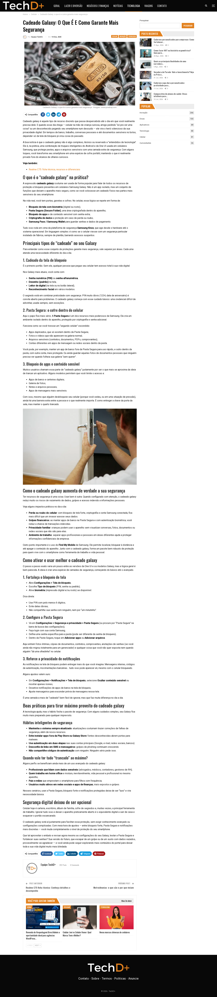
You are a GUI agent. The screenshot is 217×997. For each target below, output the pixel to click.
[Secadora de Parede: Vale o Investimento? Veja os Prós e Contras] (145, 75)
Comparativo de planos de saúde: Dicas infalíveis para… (170, 95)
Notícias (118, 6)
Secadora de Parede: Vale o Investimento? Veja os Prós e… (174, 73)
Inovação (123, 36)
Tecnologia (133, 6)
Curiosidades (145, 143)
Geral (57, 6)
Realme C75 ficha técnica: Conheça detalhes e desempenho (48, 889)
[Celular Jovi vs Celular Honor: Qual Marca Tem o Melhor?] (80, 917)
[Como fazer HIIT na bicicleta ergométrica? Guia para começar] (145, 53)
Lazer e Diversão (73, 6)
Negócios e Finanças (98, 6)
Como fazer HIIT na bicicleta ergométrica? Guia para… (172, 51)
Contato (162, 6)
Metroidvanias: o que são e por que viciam (113, 887)
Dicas (142, 119)
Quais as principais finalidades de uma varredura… (170, 62)
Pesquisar (144, 20)
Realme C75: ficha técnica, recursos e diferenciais (54, 169)
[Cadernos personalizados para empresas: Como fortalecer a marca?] (145, 42)
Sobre (95, 978)
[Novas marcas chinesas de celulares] (116, 917)
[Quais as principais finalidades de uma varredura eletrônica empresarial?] (145, 64)
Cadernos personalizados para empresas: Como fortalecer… (174, 40)
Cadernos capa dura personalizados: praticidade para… (169, 84)
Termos (107, 978)
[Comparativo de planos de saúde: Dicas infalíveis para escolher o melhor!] (145, 97)
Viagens (148, 6)
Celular (114, 36)
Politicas (120, 978)
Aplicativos (144, 125)
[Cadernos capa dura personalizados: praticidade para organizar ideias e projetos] (145, 86)
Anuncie (133, 978)
